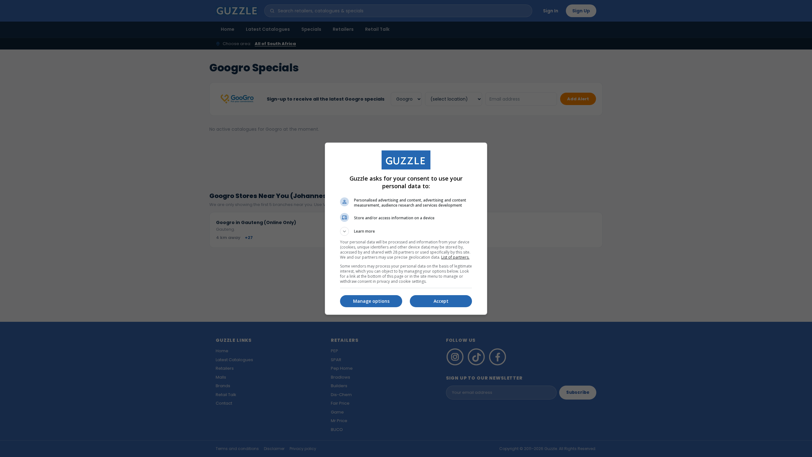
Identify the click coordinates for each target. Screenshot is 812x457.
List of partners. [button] (455, 257)
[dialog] (406, 228)
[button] (406, 231)
